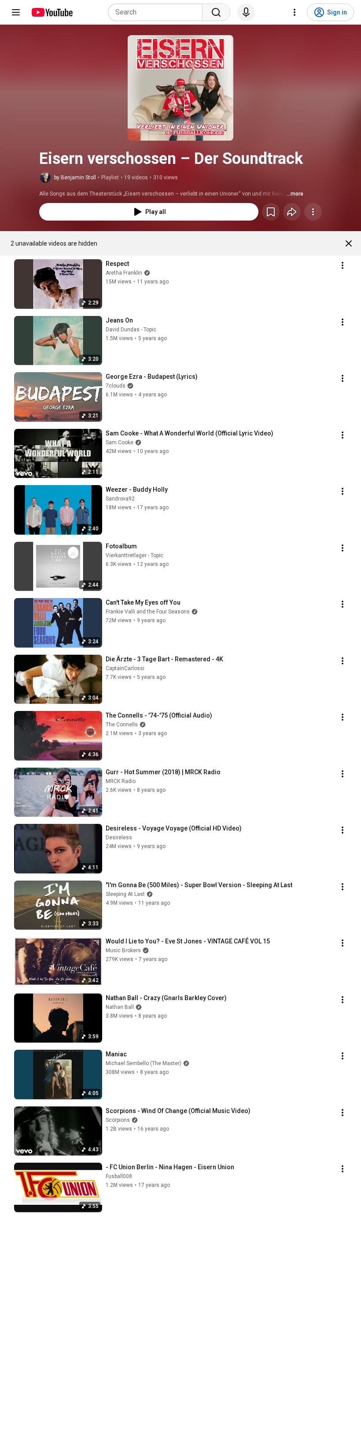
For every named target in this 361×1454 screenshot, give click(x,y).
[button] (180, 88)
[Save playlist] (271, 212)
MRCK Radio (121, 781)
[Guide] (16, 12)
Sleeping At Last (125, 894)
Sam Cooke (119, 442)
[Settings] (294, 12)
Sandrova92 (120, 499)
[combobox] (157, 12)
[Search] (216, 12)
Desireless (119, 837)
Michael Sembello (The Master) (143, 1063)
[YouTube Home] (52, 12)
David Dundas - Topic (131, 329)
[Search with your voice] (246, 12)
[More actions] (313, 212)
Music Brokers (123, 950)
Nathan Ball (120, 1007)
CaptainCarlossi (125, 668)
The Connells (122, 725)
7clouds (115, 386)
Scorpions (118, 1120)
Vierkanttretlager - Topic (134, 555)
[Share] (292, 212)
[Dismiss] (348, 243)
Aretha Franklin (124, 273)
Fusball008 (119, 1176)
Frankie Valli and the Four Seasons (148, 612)
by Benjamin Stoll (75, 177)
